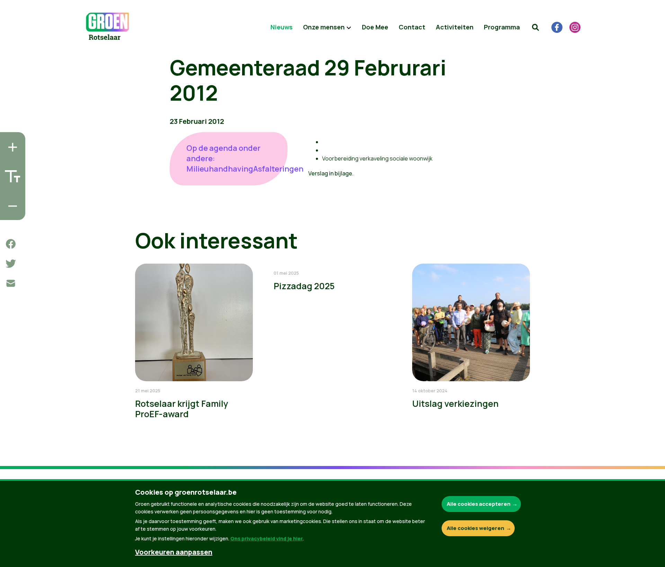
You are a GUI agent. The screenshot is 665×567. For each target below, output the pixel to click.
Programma (502, 27)
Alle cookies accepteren (479, 503)
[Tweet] (10, 263)
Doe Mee (375, 27)
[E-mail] (10, 283)
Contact (412, 27)
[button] (535, 27)
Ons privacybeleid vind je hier (266, 538)
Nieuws (282, 27)
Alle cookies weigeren (475, 528)
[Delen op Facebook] (10, 244)
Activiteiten (454, 27)
